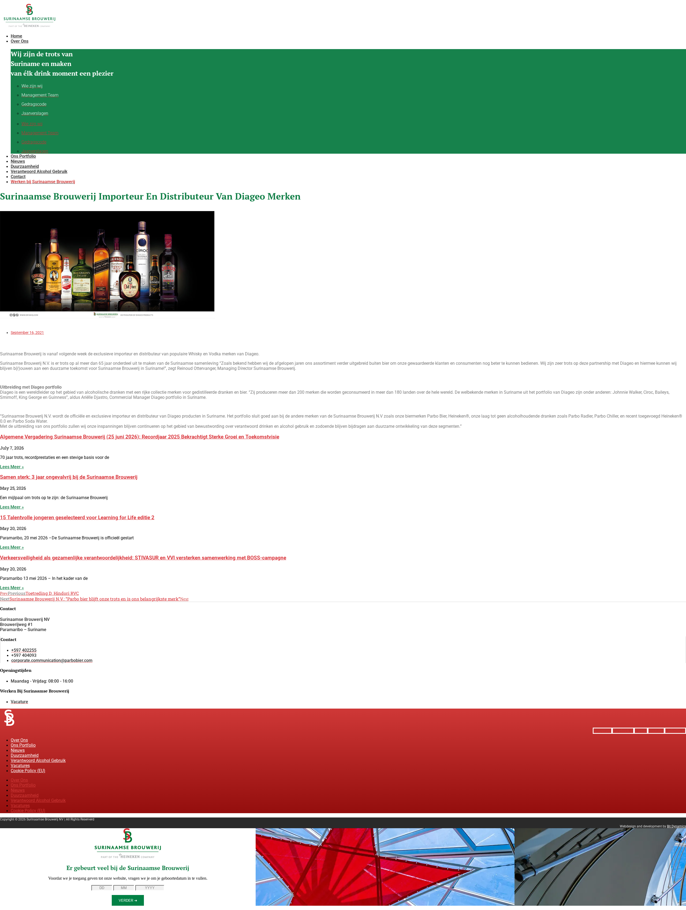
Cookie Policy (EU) (28, 770)
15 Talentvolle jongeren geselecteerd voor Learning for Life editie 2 (77, 518)
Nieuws (18, 750)
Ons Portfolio (23, 745)
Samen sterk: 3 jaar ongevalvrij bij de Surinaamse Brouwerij (68, 477)
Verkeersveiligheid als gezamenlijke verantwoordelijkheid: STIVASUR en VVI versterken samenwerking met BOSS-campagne (143, 558)
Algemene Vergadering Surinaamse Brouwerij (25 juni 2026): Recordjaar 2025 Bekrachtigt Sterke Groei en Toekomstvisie (139, 437)
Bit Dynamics (676, 826)
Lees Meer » (12, 466)
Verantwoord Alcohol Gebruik (38, 760)
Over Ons (19, 740)
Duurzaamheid (25, 755)
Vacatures (20, 765)
